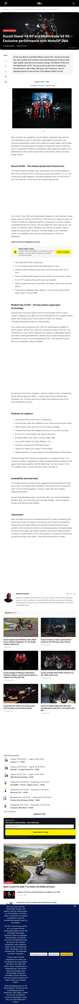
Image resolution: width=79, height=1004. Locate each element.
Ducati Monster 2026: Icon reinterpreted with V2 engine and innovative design (19, 707)
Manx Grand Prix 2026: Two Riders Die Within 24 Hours (29, 887)
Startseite (6, 9)
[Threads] (5, 76)
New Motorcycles (9, 30)
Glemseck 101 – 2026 (19, 792)
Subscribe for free (40, 832)
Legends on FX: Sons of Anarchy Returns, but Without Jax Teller (38, 892)
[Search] (73, 3)
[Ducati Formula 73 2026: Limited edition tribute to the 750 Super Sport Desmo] (58, 627)
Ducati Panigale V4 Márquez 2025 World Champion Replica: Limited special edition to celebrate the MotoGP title (20, 675)
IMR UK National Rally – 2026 (21, 777)
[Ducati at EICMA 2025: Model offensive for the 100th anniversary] (58, 660)
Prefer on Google (63, 252)
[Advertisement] (42, 198)
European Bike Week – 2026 (21, 808)
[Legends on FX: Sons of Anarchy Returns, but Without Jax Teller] (9, 895)
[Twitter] (5, 71)
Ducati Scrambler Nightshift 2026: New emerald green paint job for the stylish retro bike (58, 708)
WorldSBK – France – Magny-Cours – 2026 (27, 785)
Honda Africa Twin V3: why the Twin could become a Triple (36, 902)
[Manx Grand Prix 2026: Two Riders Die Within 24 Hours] (40, 864)
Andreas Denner (9, 46)
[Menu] (6, 3)
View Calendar (10, 812)
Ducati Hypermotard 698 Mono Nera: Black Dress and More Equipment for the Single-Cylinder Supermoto (19, 642)
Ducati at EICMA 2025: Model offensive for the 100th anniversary (57, 674)
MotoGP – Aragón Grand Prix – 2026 (24, 769)
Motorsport (8, 882)
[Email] (5, 82)
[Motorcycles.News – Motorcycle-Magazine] (39, 3)
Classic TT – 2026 (17, 762)
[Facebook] (5, 66)
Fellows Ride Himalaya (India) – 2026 (25, 800)
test (66, 174)
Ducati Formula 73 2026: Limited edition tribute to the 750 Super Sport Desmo (56, 641)
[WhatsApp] (5, 61)
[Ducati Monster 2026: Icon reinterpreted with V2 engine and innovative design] (20, 693)
